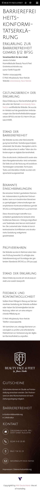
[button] (37, 3)
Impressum (7, 469)
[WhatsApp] (25, 3)
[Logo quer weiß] (12, 3)
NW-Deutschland (23, 485)
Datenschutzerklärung (22, 469)
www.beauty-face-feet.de (20, 81)
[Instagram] (30, 3)
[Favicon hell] (20, 478)
